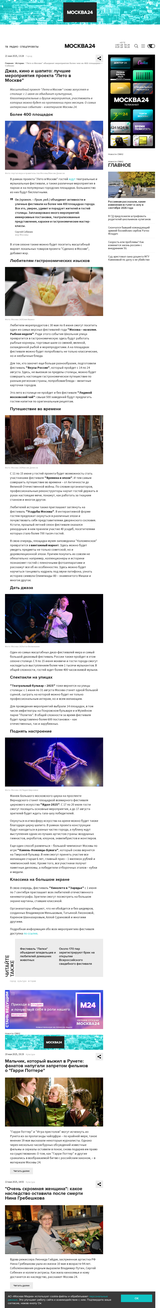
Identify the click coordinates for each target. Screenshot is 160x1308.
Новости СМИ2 (12, 1033)
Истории (19, 63)
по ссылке (30, 933)
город (13, 981)
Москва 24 (80, 46)
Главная (9, 63)
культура (22, 981)
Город (29, 56)
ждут (72, 179)
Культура (30, 1054)
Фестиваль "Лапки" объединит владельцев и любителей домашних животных (38, 954)
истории (32, 981)
